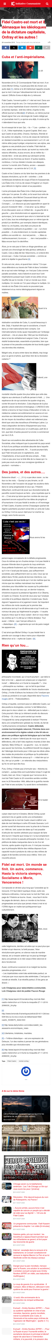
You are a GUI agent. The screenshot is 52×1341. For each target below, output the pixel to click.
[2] (24, 112)
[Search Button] (47, 3)
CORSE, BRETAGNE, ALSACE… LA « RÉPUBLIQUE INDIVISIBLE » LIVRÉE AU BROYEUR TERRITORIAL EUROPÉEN (22, 1172)
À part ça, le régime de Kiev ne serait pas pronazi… (25, 1145)
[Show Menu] (5, 3)
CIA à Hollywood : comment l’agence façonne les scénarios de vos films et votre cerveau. (24, 1115)
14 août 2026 (20, 1261)
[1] (12, 89)
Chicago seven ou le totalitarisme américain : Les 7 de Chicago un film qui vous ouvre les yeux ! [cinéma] (30, 1186)
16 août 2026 (20, 1219)
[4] (29, 259)
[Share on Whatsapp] (38, 48)
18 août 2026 (20, 1192)
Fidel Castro (11, 1061)
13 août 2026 (20, 1303)
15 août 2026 (20, 1229)
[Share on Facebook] (5, 48)
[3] (35, 168)
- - (26, 1079)
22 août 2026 (10, 1119)
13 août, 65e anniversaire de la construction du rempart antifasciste (28, 1298)
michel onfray (24, 1061)
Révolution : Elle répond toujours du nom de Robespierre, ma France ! (30, 1198)
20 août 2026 (10, 1148)
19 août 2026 (10, 1178)
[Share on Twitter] (14, 48)
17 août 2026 (20, 1203)
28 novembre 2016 (8, 42)
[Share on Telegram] (22, 48)
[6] (34, 638)
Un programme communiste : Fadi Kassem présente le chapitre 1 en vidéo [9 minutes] (31, 1224)
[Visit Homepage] (26, 3)
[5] (15, 624)
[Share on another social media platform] (46, 48)
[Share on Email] (30, 48)
